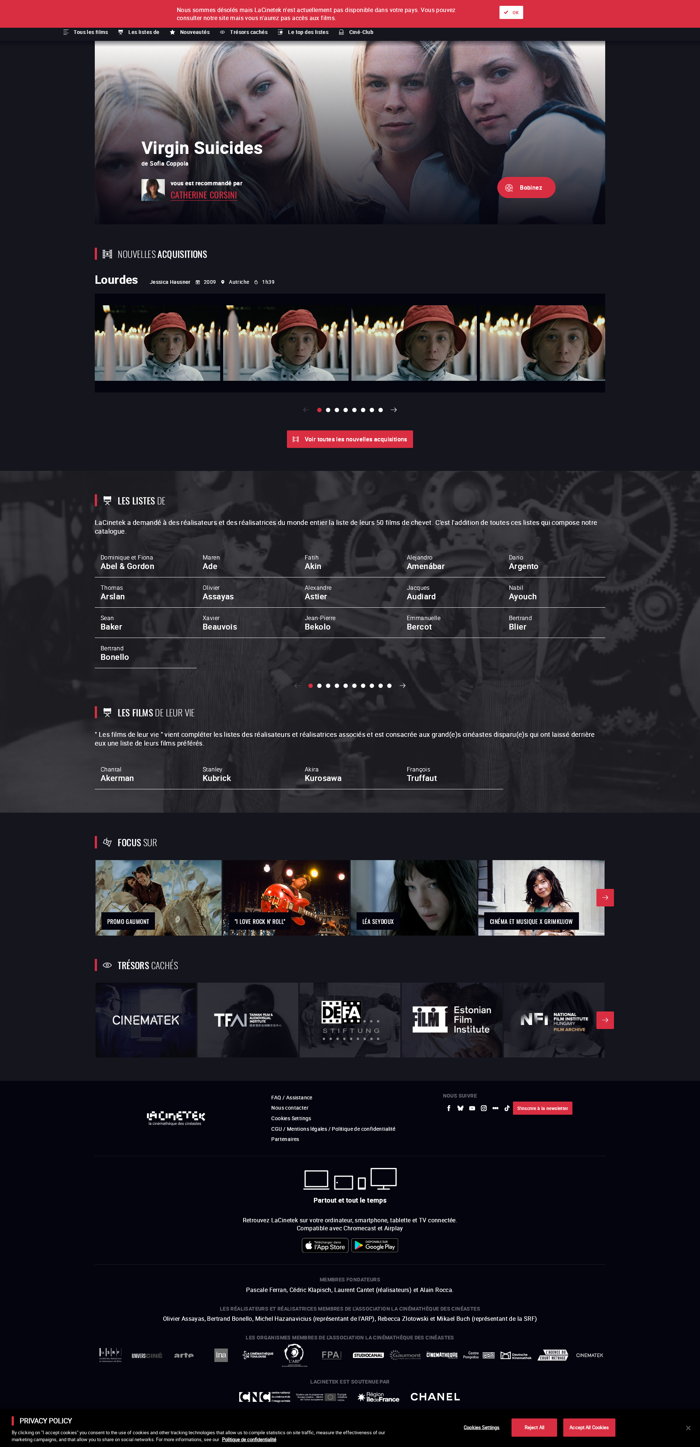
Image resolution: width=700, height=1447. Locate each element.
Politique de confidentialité (249, 1439)
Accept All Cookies (589, 1427)
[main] (350, 1428)
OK (516, 12)
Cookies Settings (481, 1427)
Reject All (534, 1427)
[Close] (688, 1428)
